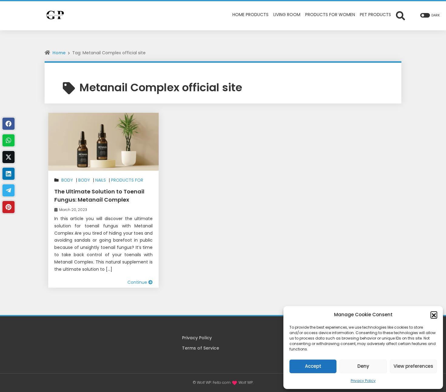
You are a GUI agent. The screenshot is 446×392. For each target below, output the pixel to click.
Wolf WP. (245, 382)
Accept (313, 366)
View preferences (413, 366)
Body (84, 180)
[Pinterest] (8, 207)
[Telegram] (8, 190)
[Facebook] (8, 124)
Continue (137, 282)
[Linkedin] (8, 174)
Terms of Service (200, 348)
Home (59, 53)
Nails (100, 180)
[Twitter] (8, 157)
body (67, 180)
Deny (363, 366)
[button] (434, 315)
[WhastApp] (8, 140)
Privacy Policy (363, 380)
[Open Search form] (400, 15)
